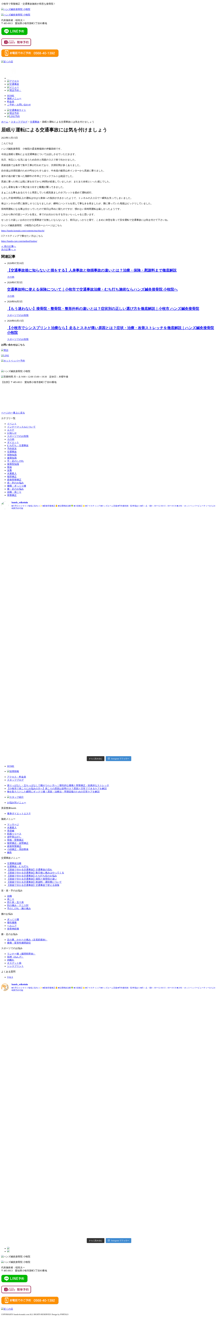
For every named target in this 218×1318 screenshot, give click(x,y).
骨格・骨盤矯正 (15, 840)
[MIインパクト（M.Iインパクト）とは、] (36, 524)
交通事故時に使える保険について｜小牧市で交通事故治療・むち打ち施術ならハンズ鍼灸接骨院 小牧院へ (92, 289)
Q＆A (10, 977)
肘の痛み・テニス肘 (17, 905)
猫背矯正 (12, 476)
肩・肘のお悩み (15, 482)
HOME (10, 95)
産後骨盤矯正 (14, 479)
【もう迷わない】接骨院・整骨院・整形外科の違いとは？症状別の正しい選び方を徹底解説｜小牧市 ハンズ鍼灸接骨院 (103, 308)
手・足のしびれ (15, 461)
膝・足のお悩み (15, 489)
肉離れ (10, 960)
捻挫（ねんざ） (15, 957)
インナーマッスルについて (21, 427)
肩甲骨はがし (14, 837)
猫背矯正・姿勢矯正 (17, 843)
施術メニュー (14, 98)
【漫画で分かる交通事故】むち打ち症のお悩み (32, 876)
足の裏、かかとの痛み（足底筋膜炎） (27, 939)
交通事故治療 (14, 863)
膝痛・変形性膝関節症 (19, 943)
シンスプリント (15, 966)
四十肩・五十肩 (15, 902)
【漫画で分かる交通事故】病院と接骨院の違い (32, 879)
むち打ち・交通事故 (17, 445)
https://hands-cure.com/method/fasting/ (19, 241)
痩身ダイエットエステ (19, 813)
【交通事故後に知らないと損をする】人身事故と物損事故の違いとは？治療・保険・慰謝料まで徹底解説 (92, 270)
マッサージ (13, 824)
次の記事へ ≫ (8, 249)
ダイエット (13, 442)
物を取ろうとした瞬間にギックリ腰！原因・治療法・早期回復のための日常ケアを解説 (53, 791)
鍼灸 (9, 852)
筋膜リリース (14, 834)
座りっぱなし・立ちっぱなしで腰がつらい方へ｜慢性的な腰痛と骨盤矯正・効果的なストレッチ (58, 785)
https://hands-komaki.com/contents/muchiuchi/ (22, 230)
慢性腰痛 (12, 922)
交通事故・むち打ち (17, 866)
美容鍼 (10, 830)
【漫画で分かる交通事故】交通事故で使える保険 (33, 885)
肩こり (10, 899)
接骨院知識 (13, 464)
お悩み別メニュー (16, 802)
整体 (9, 467)
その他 (10, 277)
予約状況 (12, 448)
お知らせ (12, 433)
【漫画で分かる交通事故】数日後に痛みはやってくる (35, 872)
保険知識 (12, 455)
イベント (12, 423)
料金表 (10, 101)
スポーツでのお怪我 (17, 315)
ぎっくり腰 (13, 919)
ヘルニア (12, 925)
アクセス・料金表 (16, 777)
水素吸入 (12, 473)
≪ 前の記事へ (8, 246)
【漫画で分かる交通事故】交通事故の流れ (29, 869)
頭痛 (9, 896)
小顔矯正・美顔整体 (17, 849)
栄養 (9, 470)
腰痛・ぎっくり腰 (16, 486)
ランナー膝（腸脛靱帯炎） (21, 953)
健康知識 (12, 458)
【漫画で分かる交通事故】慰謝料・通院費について (34, 882)
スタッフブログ (15, 780)
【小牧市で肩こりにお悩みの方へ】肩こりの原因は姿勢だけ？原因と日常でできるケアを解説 (57, 788)
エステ (10, 430)
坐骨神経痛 (13, 928)
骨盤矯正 (12, 495)
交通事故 (12, 451)
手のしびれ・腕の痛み (19, 908)
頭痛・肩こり (14, 492)
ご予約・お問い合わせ (19, 104)
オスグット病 (14, 963)
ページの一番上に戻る (13, 413)
